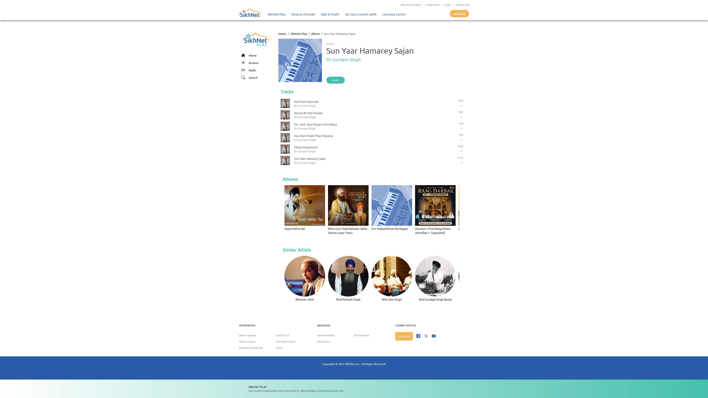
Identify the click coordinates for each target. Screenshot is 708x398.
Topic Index (323, 341)
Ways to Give (463, 4)
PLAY (335, 80)
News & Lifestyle (303, 14)
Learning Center (394, 14)
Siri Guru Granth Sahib (360, 14)
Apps (448, 4)
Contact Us (282, 335)
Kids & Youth (330, 14)
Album (315, 33)
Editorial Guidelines (251, 347)
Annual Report (326, 335)
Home (282, 33)
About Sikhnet (247, 335)
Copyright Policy (286, 341)
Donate (459, 13)
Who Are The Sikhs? (411, 4)
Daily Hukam (433, 4)
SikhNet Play (276, 14)
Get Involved (361, 335)
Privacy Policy (247, 341)
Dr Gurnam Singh (343, 59)
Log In (279, 347)
